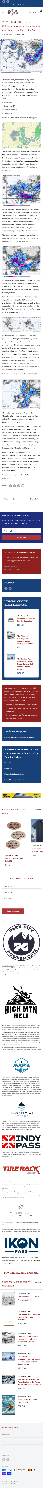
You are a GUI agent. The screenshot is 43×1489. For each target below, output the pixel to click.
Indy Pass (8, 768)
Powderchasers (24, 613)
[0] (39, 12)
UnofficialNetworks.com (12, 1121)
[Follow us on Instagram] (7, 1)
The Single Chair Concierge (28, 1296)
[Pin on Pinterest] (14, 485)
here (26, 452)
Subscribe (21, 537)
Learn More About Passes (14, 780)
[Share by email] (22, 485)
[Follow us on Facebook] (3, 1)
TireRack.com (5, 1182)
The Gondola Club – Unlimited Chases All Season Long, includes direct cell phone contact (25, 664)
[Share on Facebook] (10, 485)
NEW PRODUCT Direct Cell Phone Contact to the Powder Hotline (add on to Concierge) (29, 1382)
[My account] (34, 12)
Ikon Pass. (17, 1264)
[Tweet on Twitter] (18, 485)
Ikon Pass (7, 763)
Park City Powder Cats (8, 965)
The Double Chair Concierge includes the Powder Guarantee (26, 618)
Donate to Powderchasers (21, 5)
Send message (13, 911)
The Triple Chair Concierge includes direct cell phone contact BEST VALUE (25, 640)
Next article (34, 499)
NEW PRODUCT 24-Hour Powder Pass (27, 1401)
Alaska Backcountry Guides (9, 1077)
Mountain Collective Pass (14, 774)
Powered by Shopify (9, 1484)
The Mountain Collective (8, 1222)
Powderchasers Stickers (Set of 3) (14, 859)
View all (38, 810)
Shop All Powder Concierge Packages (19, 737)
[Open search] (30, 12)
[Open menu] (3, 12)
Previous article (10, 499)
